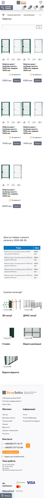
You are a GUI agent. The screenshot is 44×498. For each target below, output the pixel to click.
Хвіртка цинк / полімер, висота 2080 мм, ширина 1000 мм (10, 193)
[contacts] (41, 2)
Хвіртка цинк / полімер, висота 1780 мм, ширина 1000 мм (30, 130)
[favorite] (8, 59)
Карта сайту (6, 404)
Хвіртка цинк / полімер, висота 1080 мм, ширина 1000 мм (10, 67)
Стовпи (6, 343)
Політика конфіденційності (11, 401)
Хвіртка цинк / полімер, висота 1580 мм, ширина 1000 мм (9, 130)
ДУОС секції (29, 315)
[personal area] (23, 7)
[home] (3, 15)
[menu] (3, 2)
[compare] (3, 59)
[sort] (39, 27)
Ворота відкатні (10, 372)
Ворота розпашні (32, 343)
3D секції (7, 315)
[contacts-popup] (28, 445)
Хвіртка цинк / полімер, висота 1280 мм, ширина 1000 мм (30, 67)
